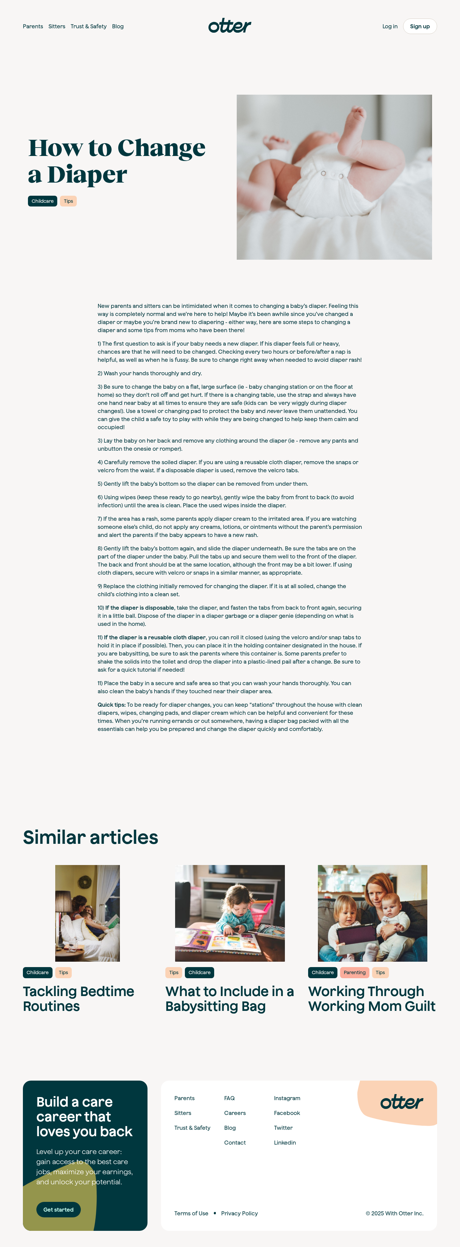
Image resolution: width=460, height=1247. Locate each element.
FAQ (229, 1098)
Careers (235, 1113)
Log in (390, 26)
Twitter (283, 1128)
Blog (230, 1128)
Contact (235, 1143)
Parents (184, 1098)
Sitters (182, 1113)
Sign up (420, 26)
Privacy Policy (239, 1213)
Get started (58, 1210)
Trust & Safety (192, 1128)
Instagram (287, 1098)
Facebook (287, 1113)
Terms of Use (191, 1213)
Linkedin (285, 1143)
